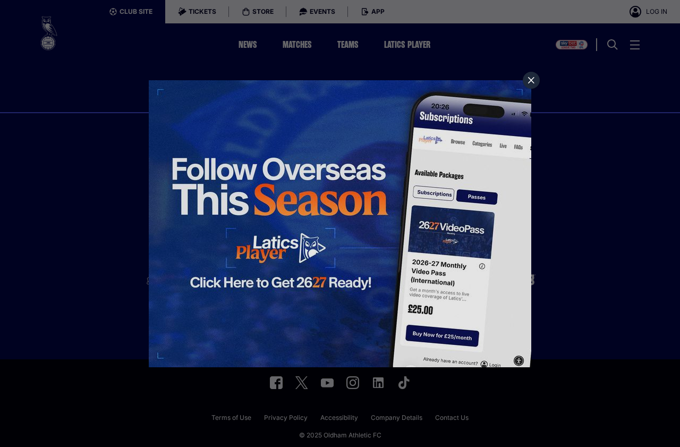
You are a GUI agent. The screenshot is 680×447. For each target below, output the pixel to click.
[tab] (531, 80)
